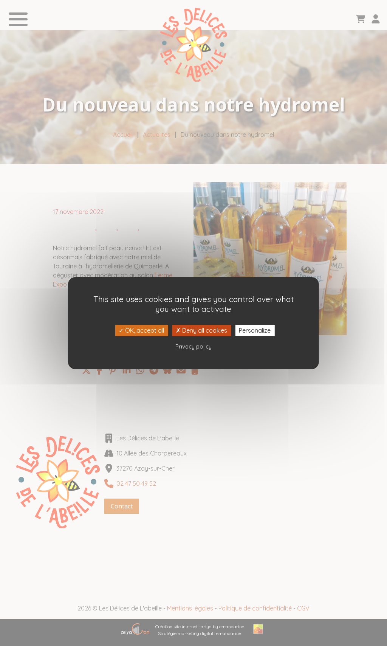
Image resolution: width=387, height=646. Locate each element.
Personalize (255, 330)
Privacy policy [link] (193, 346)
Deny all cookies (204, 330)
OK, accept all (144, 330)
